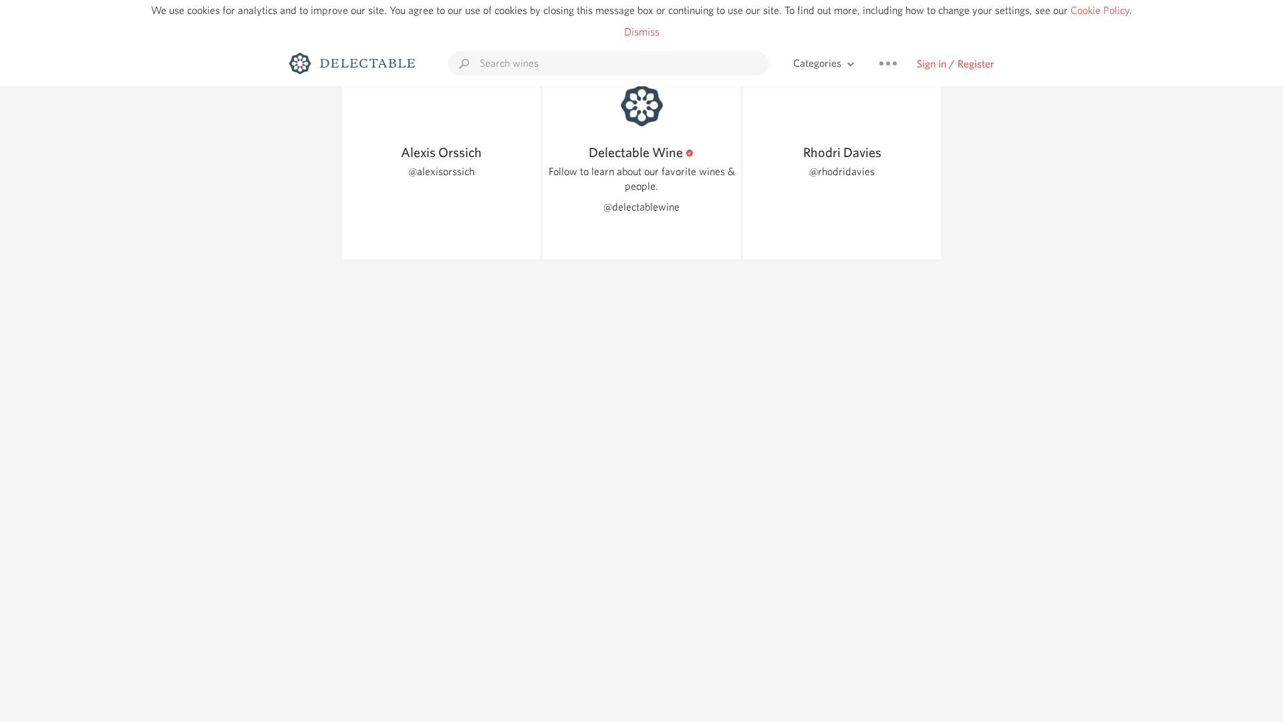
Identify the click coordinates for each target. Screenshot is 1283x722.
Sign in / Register (955, 63)
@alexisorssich (441, 171)
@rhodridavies (842, 171)
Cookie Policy (1100, 10)
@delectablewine (641, 207)
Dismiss (642, 31)
